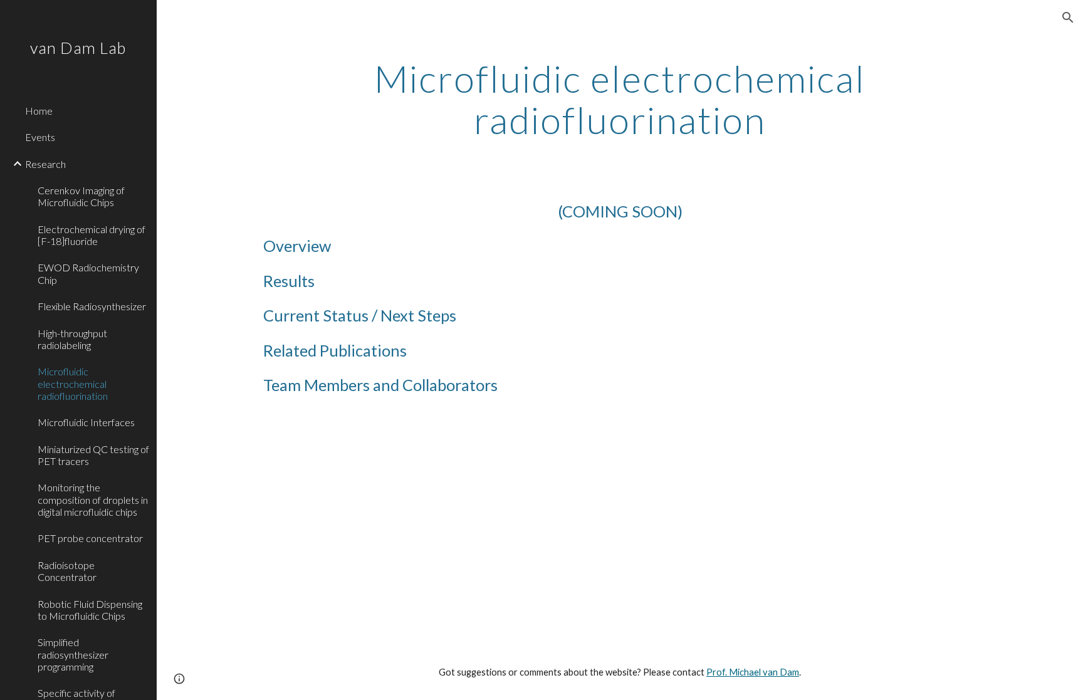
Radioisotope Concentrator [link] (67, 571)
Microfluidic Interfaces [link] (86, 422)
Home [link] (39, 111)
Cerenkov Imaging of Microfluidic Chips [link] (81, 196)
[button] (1068, 18)
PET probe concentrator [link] (90, 538)
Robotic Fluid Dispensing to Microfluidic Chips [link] (90, 610)
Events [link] (40, 137)
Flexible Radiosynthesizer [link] (92, 306)
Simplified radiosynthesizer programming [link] (73, 654)
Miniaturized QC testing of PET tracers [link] (93, 455)
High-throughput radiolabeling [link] (72, 339)
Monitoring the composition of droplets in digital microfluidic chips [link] (93, 499)
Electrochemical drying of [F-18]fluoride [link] (91, 235)
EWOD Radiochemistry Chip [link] (88, 273)
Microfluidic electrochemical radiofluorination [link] (73, 383)
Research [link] (45, 164)
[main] (619, 99)
